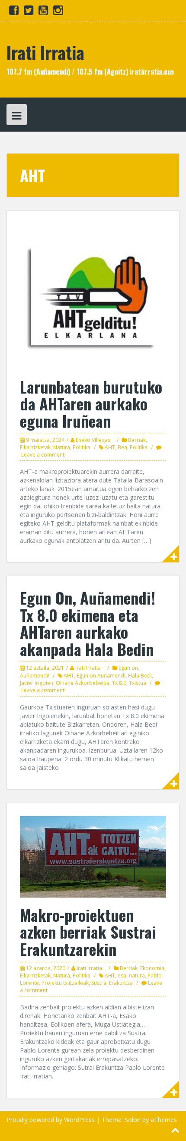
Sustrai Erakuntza (112, 983)
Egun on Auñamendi (101, 675)
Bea (122, 447)
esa (122, 975)
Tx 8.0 (119, 683)
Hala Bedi (140, 675)
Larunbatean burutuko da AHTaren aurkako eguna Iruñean (91, 403)
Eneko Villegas (93, 440)
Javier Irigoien (36, 683)
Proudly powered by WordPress (50, 1120)
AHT (110, 447)
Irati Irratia (45, 52)
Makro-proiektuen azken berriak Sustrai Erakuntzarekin (88, 931)
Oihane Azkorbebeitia (82, 683)
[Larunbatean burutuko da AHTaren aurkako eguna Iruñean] (93, 296)
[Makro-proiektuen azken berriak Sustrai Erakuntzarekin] (93, 856)
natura (137, 975)
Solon (133, 1120)
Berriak (137, 440)
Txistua (137, 683)
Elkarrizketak (35, 447)
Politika (81, 447)
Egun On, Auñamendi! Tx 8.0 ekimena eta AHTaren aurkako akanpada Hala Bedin (87, 623)
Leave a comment (42, 454)
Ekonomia (152, 968)
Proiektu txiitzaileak (65, 983)
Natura (61, 447)
